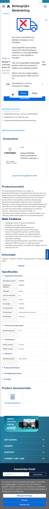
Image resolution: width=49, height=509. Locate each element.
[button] (47, 254)
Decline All (25, 504)
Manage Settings (24, 495)
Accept (24, 500)
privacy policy (11, 484)
